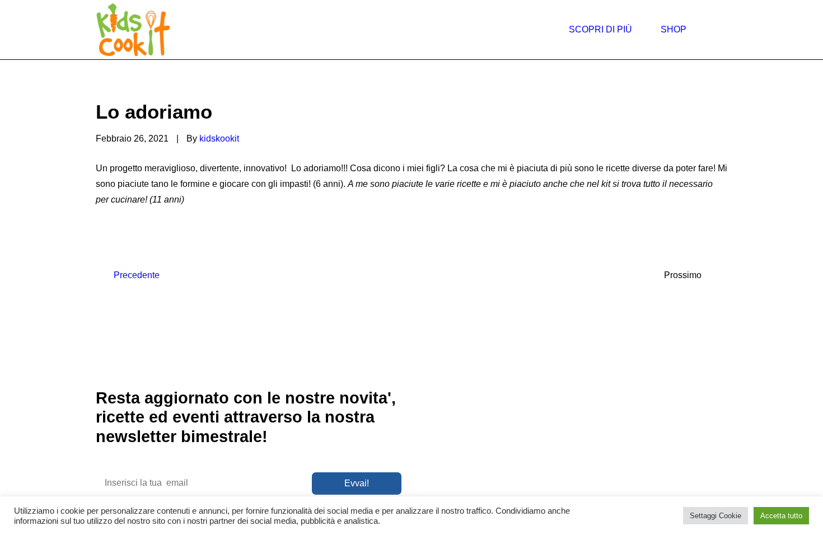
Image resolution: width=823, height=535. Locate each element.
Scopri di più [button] (600, 29)
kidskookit (219, 138)
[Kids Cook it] (133, 30)
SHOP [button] (673, 29)
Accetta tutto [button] (781, 515)
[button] (680, 489)
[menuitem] (606, 29)
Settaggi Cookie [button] (715, 515)
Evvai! (356, 483)
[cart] (722, 29)
